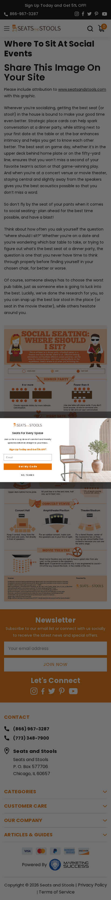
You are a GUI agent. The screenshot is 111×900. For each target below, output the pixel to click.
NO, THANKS (27, 475)
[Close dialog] (108, 421)
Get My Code (28, 466)
